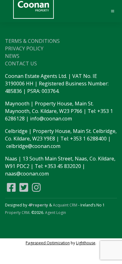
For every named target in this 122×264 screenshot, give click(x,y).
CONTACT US (21, 63)
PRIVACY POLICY (24, 48)
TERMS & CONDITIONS (32, 41)
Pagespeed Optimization (48, 243)
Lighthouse (85, 243)
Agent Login (55, 212)
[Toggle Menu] (109, 11)
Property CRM (17, 212)
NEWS (12, 56)
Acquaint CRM (65, 205)
